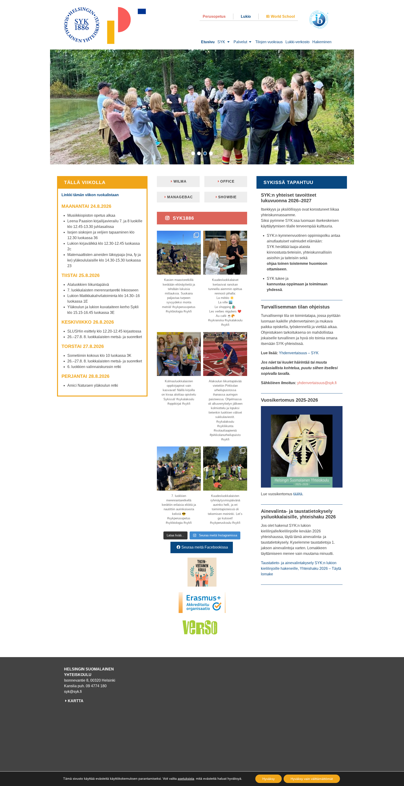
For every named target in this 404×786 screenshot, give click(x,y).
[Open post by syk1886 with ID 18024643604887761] (179, 468)
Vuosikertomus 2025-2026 (289, 400)
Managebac (180, 197)
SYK (221, 42)
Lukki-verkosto (297, 42)
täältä (297, 494)
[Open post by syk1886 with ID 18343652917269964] (179, 253)
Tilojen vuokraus (269, 42)
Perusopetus (214, 16)
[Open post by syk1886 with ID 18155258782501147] (179, 354)
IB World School (280, 16)
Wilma (180, 181)
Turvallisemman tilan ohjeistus (295, 306)
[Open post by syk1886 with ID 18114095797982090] (225, 354)
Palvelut (240, 42)
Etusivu (208, 42)
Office (227, 181)
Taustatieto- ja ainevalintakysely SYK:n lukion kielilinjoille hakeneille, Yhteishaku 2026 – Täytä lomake (301, 568)
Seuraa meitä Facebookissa (204, 547)
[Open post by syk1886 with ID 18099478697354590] (225, 468)
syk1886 (182, 218)
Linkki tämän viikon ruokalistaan (90, 195)
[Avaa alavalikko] (228, 42)
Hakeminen (322, 42)
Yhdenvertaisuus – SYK (299, 353)
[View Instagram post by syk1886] (196, 270)
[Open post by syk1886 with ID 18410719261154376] (225, 253)
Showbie (227, 197)
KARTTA (75, 701)
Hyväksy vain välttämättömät (312, 779)
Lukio (246, 16)
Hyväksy (268, 779)
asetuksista (186, 778)
